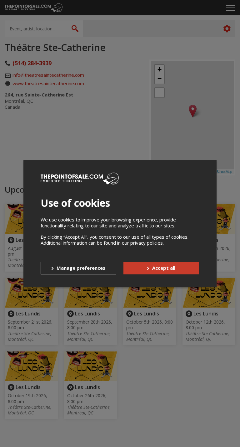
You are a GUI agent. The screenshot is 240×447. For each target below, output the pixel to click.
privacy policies (146, 243)
